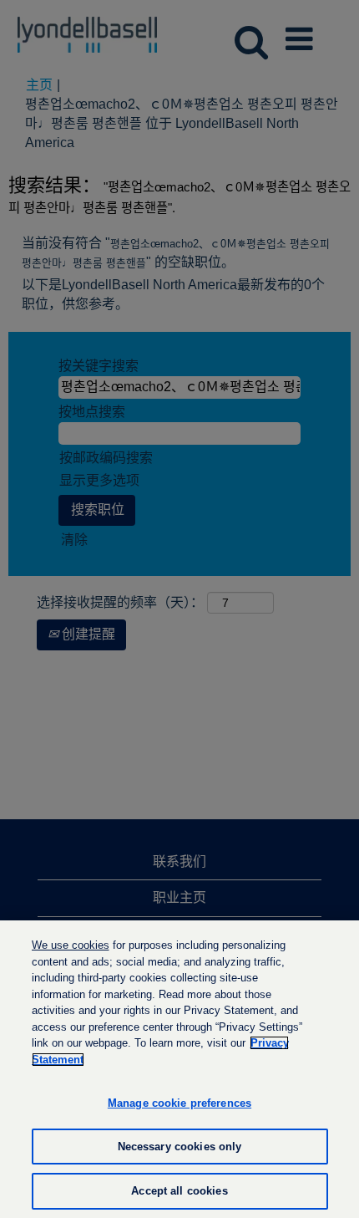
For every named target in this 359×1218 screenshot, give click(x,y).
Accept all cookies (179, 1191)
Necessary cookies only (180, 1146)
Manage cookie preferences (179, 1103)
